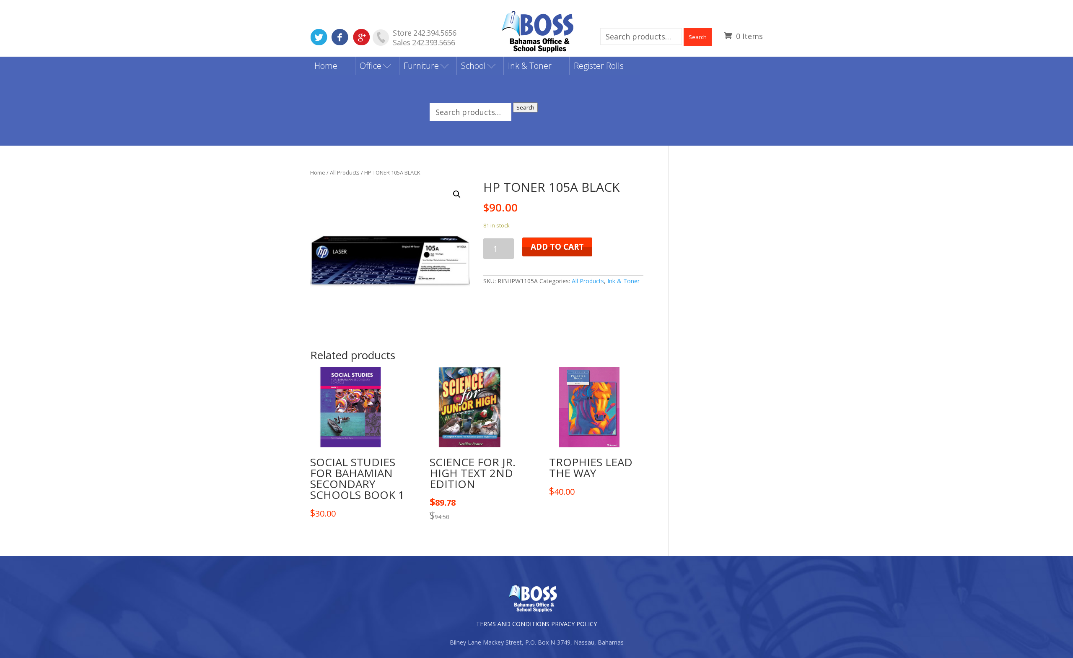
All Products (345, 172)
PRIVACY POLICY (574, 624)
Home (325, 65)
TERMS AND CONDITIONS (512, 624)
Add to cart (557, 246)
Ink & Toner (530, 65)
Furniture (421, 65)
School (473, 65)
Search (698, 37)
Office (370, 65)
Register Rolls (599, 65)
